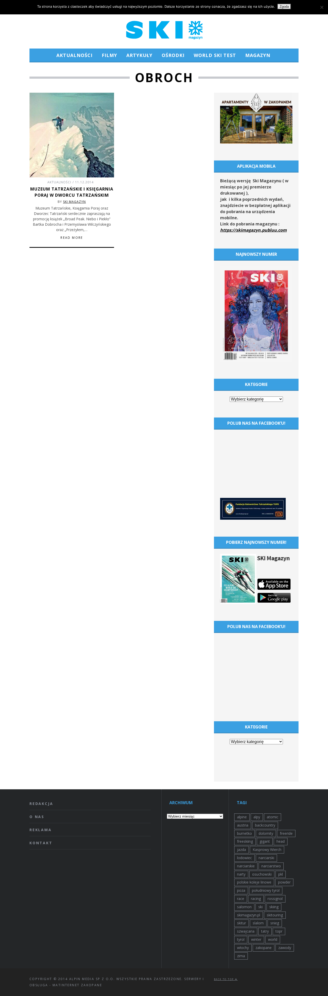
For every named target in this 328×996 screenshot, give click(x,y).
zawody (284, 947)
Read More (71, 237)
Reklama (40, 829)
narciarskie (246, 866)
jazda (241, 849)
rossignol (275, 898)
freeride (286, 833)
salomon (244, 906)
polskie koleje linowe (254, 882)
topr (278, 931)
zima (241, 955)
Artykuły (139, 55)
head (280, 841)
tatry (265, 931)
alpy (256, 816)
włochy (243, 947)
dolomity (266, 833)
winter (256, 939)
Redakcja (41, 803)
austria (242, 825)
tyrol (240, 939)
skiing (274, 906)
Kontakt (41, 842)
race (240, 898)
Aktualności (74, 55)
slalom (258, 923)
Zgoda (284, 6)
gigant (265, 841)
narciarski (266, 857)
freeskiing (245, 841)
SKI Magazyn (74, 202)
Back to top (224, 979)
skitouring (275, 915)
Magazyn (257, 55)
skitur (241, 923)
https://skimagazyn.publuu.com (253, 230)
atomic (272, 816)
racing (256, 898)
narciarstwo (271, 866)
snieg (274, 923)
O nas (36, 816)
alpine (242, 816)
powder (284, 882)
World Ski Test (215, 55)
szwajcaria (245, 931)
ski (260, 906)
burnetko (244, 833)
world (272, 939)
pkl (280, 874)
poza (241, 890)
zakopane (263, 947)
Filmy (109, 55)
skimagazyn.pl (248, 915)
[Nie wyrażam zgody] (321, 7)
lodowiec (244, 857)
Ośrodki (173, 55)
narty (241, 874)
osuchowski (262, 874)
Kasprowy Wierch (267, 849)
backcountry (265, 825)
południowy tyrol (266, 890)
